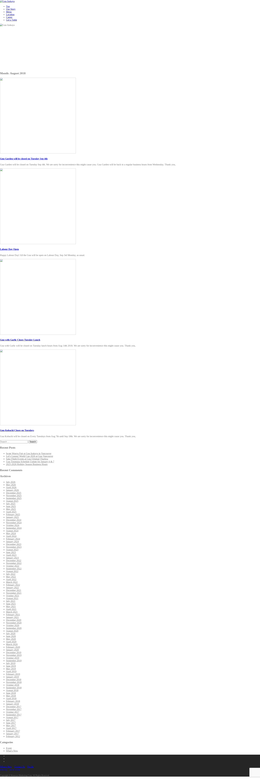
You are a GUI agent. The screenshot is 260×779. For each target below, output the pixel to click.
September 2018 (14, 687)
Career (9, 17)
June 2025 (11, 506)
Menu (9, 12)
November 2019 (14, 655)
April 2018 (11, 698)
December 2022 (13, 560)
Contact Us (19, 766)
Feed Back (15, 769)
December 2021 (13, 590)
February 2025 (13, 514)
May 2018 (11, 696)
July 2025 (10, 503)
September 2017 (14, 714)
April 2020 (11, 641)
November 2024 (14, 522)
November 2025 (14, 495)
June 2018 (11, 693)
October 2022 (12, 566)
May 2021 (11, 606)
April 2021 (11, 609)
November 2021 (14, 593)
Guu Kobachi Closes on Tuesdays (17, 430)
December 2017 (13, 706)
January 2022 (12, 587)
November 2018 (14, 682)
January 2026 (12, 490)
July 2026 (10, 482)
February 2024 (13, 539)
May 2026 (11, 484)
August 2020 (12, 631)
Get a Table (11, 20)
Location (10, 14)
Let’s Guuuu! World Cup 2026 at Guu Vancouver (29, 456)
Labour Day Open (9, 249)
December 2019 (13, 652)
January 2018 (12, 704)
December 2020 (13, 620)
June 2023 (11, 552)
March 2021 (12, 612)
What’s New (12, 751)
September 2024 (14, 528)
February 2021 (13, 614)
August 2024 (12, 530)
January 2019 (12, 677)
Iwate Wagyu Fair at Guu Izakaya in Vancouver (28, 453)
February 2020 (13, 647)
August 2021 (12, 598)
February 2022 (13, 585)
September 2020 (14, 628)
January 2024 (12, 541)
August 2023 (12, 549)
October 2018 (12, 685)
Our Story (10, 9)
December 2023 (13, 544)
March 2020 (12, 644)
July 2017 (10, 720)
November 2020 (14, 622)
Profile (30, 766)
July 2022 (10, 574)
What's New (6, 766)
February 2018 (13, 701)
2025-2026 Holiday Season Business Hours (27, 464)
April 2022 (11, 579)
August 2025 (12, 501)
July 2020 (10, 633)
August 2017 (12, 717)
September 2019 (14, 660)
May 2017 (11, 725)
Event (9, 748)
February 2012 (13, 736)
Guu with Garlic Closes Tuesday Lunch (20, 340)
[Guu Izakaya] (7, 1)
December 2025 (13, 493)
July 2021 (10, 601)
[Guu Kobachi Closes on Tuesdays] (38, 424)
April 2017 (11, 728)
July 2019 (10, 663)
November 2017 (14, 709)
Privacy (3, 769)
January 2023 (12, 558)
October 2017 (12, 712)
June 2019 (11, 666)
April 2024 (11, 536)
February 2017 (13, 731)
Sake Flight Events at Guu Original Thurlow (27, 459)
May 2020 (11, 639)
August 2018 (12, 690)
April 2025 (11, 512)
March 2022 (12, 582)
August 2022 (12, 571)
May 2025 (11, 509)
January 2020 (12, 650)
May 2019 (11, 668)
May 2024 (11, 533)
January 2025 (12, 517)
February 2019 (13, 674)
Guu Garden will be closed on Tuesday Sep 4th (24, 158)
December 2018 (13, 679)
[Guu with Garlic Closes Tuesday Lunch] (38, 334)
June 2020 (11, 636)
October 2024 (12, 525)
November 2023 (14, 547)
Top (8, 6)
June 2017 (11, 723)
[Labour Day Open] (38, 243)
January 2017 (12, 733)
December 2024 (13, 520)
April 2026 (11, 487)
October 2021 (12, 595)
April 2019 (11, 671)
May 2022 (11, 576)
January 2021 (12, 617)
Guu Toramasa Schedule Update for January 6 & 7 (30, 461)
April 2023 (11, 555)
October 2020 (12, 625)
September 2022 (14, 568)
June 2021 (11, 604)
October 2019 (12, 658)
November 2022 (14, 563)
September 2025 (14, 498)
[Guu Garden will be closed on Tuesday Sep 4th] (38, 152)
